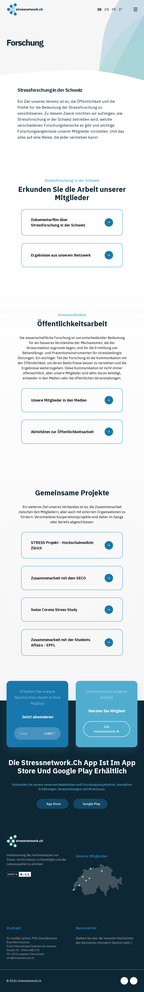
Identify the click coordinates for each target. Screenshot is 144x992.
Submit (49, 733)
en (106, 9)
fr (114, 9)
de (100, 9)
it (120, 9)
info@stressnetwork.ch (20, 958)
